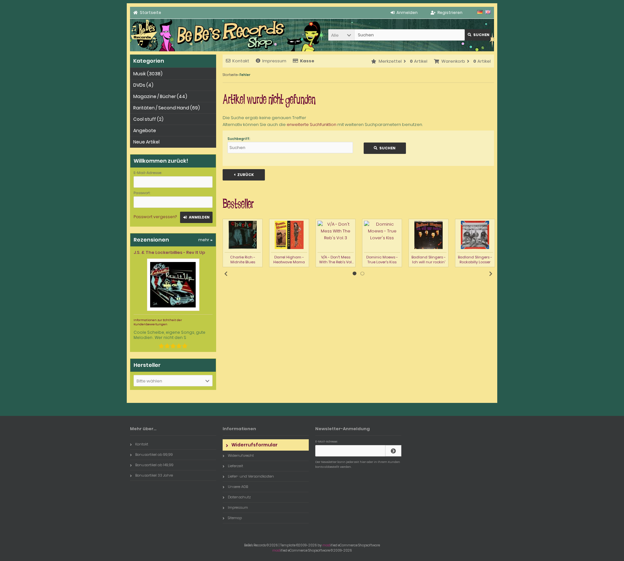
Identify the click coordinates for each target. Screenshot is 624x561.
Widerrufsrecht (241, 455)
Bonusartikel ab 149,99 (154, 465)
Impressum (274, 61)
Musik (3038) (147, 73)
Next (491, 273)
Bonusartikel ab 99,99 (154, 454)
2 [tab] (362, 273)
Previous (226, 273)
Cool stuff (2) (148, 119)
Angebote (144, 130)
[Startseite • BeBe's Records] (144, 50)
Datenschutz (239, 497)
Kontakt (240, 61)
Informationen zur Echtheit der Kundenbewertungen (158, 322)
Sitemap (235, 517)
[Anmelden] (393, 450)
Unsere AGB (238, 486)
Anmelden (196, 217)
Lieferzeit (235, 465)
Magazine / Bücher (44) (160, 96)
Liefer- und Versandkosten (251, 476)
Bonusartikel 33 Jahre (154, 475)
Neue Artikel (146, 142)
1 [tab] (354, 273)
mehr (205, 240)
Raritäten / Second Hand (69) (166, 108)
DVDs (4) (143, 85)
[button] (341, 35)
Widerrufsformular (254, 445)
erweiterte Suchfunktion (311, 124)
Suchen (478, 34)
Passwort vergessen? (155, 216)
